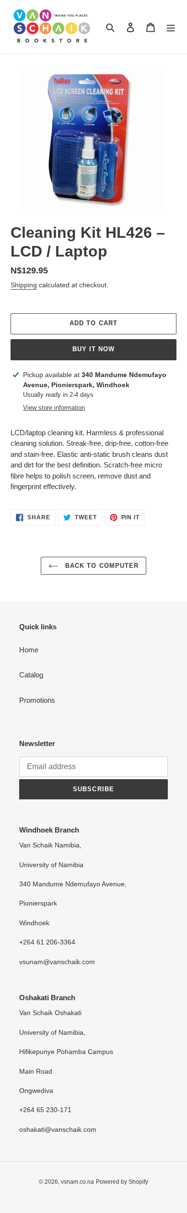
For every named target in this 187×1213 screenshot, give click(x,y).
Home (28, 650)
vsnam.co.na (77, 1181)
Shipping (24, 285)
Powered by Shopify (122, 1181)
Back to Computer (101, 565)
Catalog (31, 675)
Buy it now (93, 349)
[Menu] (171, 27)
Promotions (37, 700)
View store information (54, 407)
